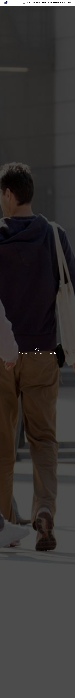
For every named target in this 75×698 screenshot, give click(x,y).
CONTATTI (69, 2)
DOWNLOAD (62, 2)
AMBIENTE (49, 2)
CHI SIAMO (29, 2)
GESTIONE (44, 2)
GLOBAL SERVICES (36, 2)
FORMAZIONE (56, 2)
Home (24, 2)
